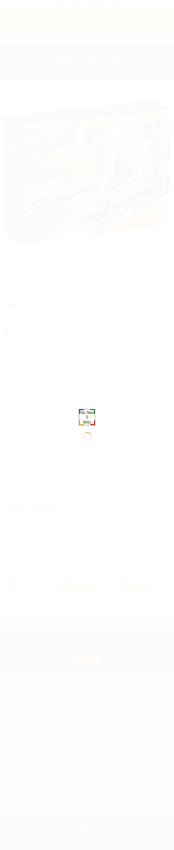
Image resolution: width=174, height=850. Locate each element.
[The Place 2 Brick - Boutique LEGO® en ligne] (87, 416)
